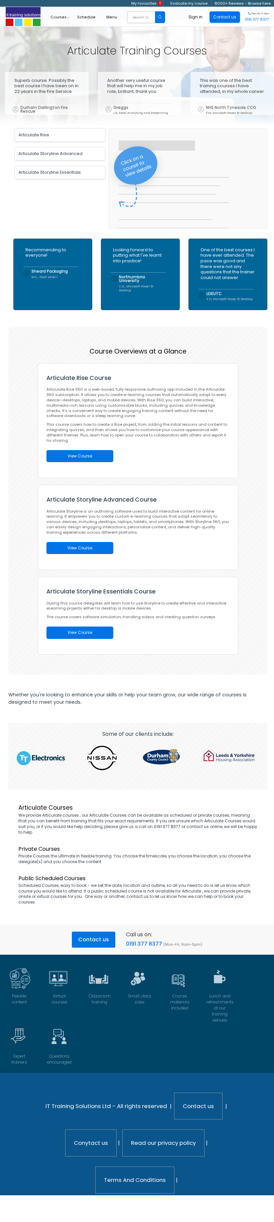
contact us (137, 896)
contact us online (204, 826)
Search (160, 17)
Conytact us (91, 1143)
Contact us (93, 939)
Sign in (195, 17)
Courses (58, 17)
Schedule (86, 17)
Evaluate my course (189, 3)
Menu (111, 17)
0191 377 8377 (144, 944)
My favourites (146, 3)
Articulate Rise (33, 135)
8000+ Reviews (229, 3)
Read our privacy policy (163, 1143)
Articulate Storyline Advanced (50, 153)
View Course (79, 456)
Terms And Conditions (135, 1180)
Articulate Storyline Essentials (49, 172)
